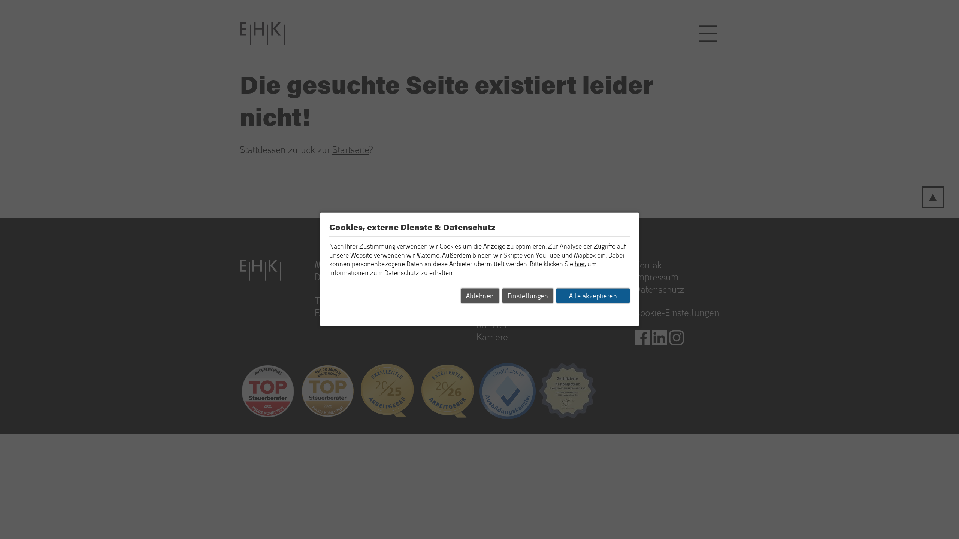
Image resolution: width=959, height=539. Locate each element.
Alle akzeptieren (593, 295)
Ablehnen (480, 295)
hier (580, 264)
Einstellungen (528, 295)
